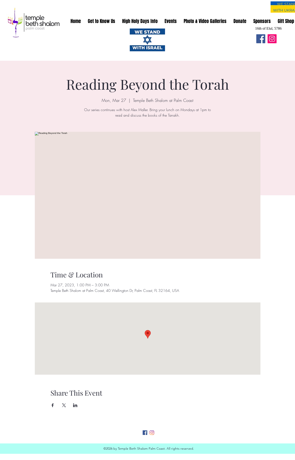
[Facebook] (260, 38)
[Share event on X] (64, 405)
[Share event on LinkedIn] (75, 405)
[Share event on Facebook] (52, 405)
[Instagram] (272, 38)
